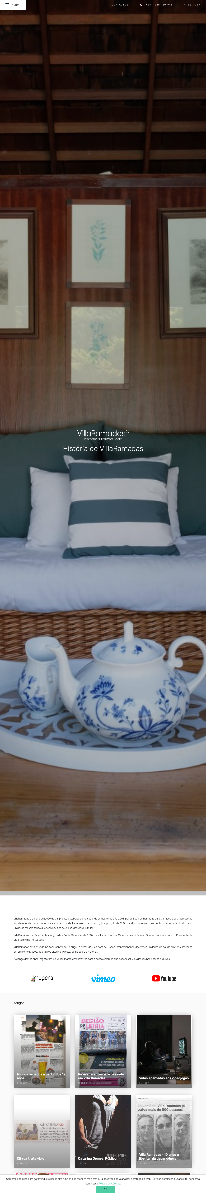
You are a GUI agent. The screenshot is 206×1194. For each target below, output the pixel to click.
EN (199, 4)
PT (185, 4)
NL (194, 4)
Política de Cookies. (110, 1183)
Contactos (120, 4)
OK (105, 1189)
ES (190, 4)
